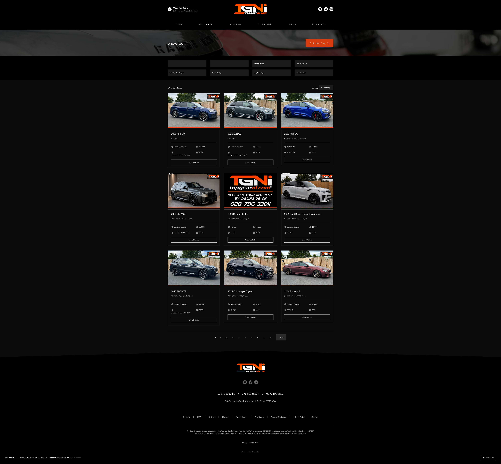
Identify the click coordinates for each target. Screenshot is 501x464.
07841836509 (179, 11)
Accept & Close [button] (488, 457)
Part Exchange (241, 417)
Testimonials (265, 24)
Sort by (315, 88)
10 (271, 337)
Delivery (212, 417)
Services (234, 24)
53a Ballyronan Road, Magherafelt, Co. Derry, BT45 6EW (250, 401)
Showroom (206, 24)
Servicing (186, 417)
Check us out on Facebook (326, 9)
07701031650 (192, 11)
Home (179, 24)
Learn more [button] (76, 457)
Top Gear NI (250, 9)
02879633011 (180, 7)
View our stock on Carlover (245, 382)
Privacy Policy (299, 417)
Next (281, 337)
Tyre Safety (259, 417)
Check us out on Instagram (331, 9)
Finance (225, 417)
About (292, 24)
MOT (199, 417)
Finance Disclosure (278, 417)
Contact (315, 417)
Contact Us (318, 24)
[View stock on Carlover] (320, 9)
